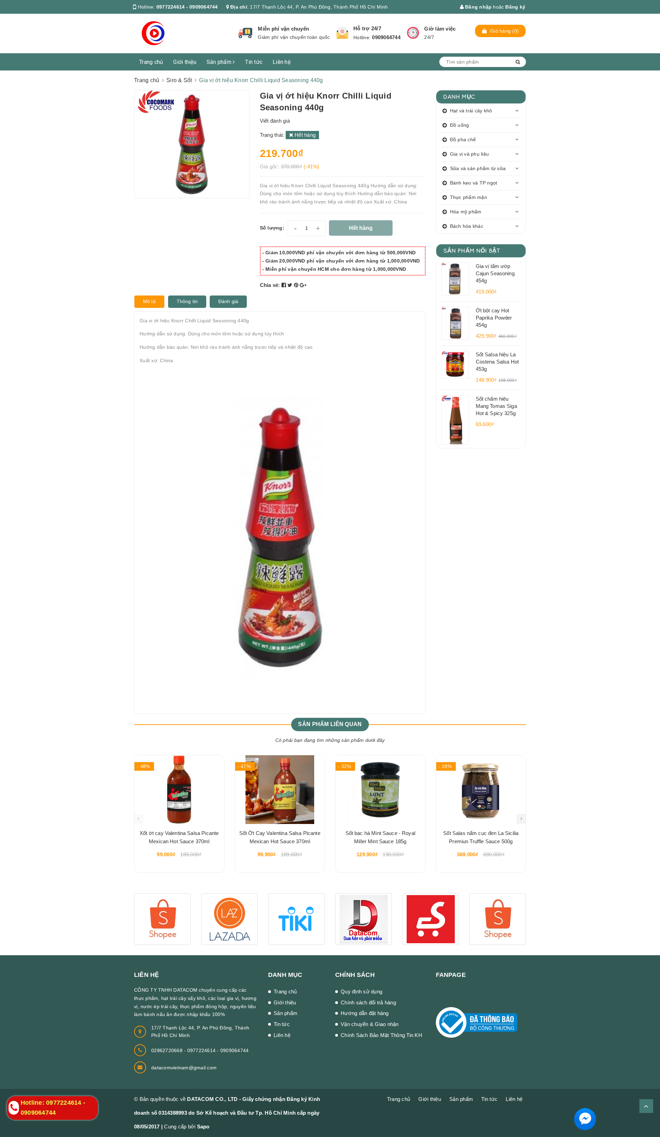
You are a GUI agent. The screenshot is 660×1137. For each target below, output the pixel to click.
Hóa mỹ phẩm (466, 211)
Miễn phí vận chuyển (283, 29)
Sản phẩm (220, 62)
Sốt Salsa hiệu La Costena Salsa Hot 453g (497, 362)
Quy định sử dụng (361, 991)
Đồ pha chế (463, 139)
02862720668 (167, 1050)
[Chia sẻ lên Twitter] (290, 285)
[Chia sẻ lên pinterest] (297, 285)
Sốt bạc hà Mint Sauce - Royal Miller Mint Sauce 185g (380, 837)
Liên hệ (281, 62)
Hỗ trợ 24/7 (367, 28)
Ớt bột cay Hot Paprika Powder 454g (494, 318)
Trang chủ (151, 62)
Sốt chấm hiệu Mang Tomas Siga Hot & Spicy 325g (496, 406)
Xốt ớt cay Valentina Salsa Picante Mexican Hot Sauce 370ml (179, 837)
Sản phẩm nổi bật (471, 250)
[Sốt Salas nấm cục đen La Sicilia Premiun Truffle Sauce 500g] (481, 789)
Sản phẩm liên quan (330, 724)
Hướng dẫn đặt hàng (365, 1013)
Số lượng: (272, 228)
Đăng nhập (478, 7)
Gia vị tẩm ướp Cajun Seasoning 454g (495, 273)
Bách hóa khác (466, 226)
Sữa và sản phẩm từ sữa (478, 168)
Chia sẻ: (270, 285)
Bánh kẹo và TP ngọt (473, 183)
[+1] (303, 285)
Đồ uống (459, 125)
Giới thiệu (184, 62)
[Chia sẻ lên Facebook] (285, 285)
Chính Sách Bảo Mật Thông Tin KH (381, 1035)
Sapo (203, 1126)
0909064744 (386, 37)
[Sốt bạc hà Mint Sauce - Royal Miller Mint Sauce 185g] (380, 789)
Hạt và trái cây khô (471, 110)
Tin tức (253, 62)
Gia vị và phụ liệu (469, 154)
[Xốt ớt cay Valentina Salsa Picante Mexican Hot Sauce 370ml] (179, 789)
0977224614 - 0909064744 (187, 7)
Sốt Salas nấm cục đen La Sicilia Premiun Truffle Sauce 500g (480, 837)
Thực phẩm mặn (468, 197)
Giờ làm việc (439, 29)
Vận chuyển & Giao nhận (370, 1024)
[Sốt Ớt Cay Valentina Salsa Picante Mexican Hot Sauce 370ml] (280, 789)
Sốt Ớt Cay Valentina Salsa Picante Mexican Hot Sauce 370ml (279, 837)
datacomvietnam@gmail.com (184, 1067)
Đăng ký (515, 7)
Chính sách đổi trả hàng (368, 1002)
